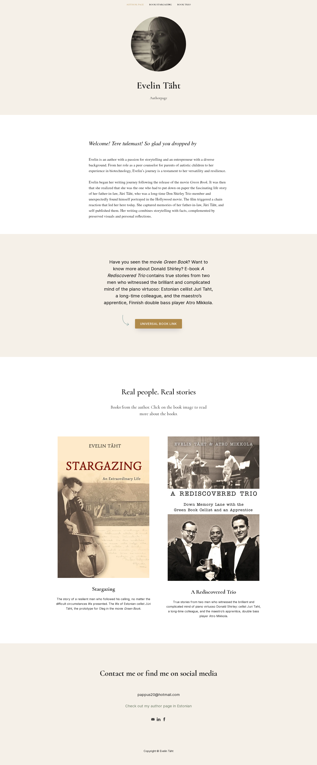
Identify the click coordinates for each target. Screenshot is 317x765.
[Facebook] (164, 719)
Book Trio (184, 4)
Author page (135, 4)
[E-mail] (153, 719)
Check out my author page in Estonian (158, 706)
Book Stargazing (160, 4)
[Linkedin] (158, 719)
